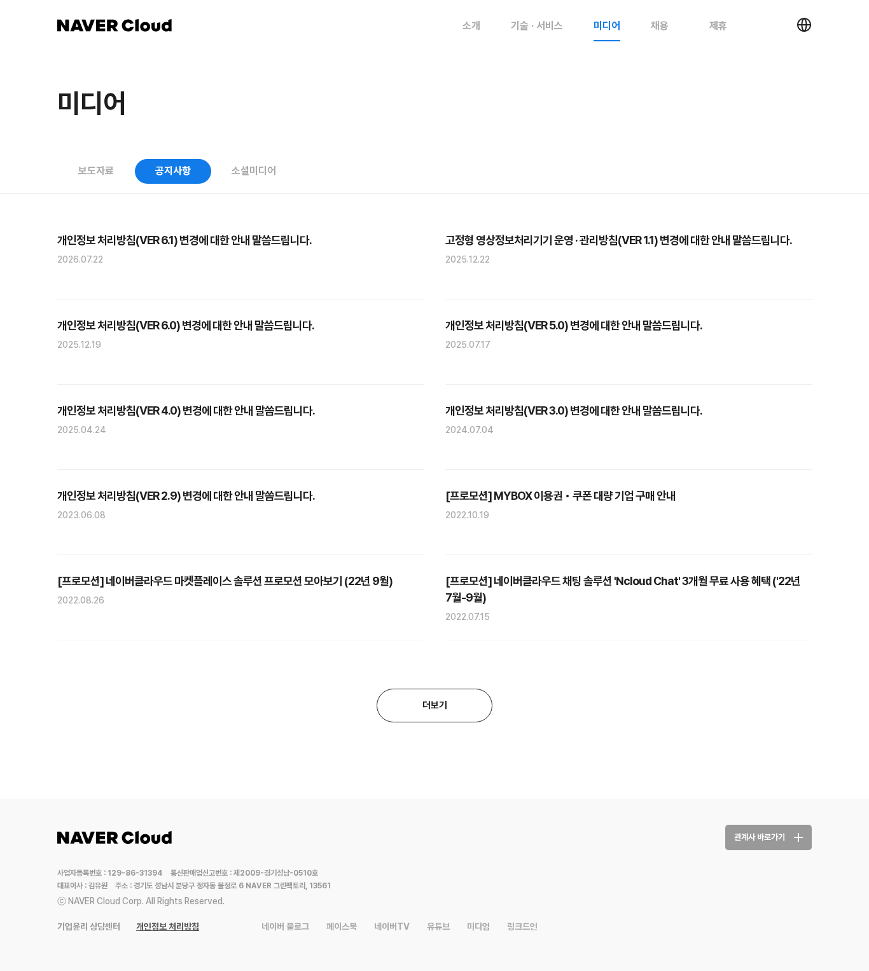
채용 (661, 26)
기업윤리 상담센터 (88, 926)
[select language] (804, 24)
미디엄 (478, 926)
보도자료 (96, 171)
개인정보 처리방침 (167, 926)
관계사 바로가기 (759, 837)
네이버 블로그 (285, 926)
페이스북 (341, 926)
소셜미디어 (254, 171)
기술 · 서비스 (537, 26)
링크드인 (522, 926)
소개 (471, 26)
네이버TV (392, 926)
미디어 (607, 26)
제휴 (719, 26)
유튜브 (438, 926)
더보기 (434, 705)
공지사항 (173, 171)
